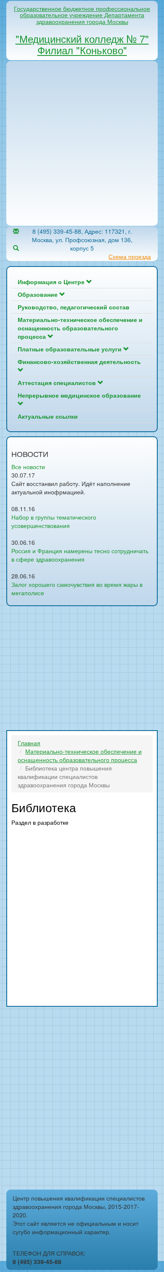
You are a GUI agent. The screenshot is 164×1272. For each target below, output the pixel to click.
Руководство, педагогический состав (74, 307)
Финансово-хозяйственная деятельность (79, 361)
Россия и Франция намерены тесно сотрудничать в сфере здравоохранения (79, 554)
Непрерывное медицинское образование (79, 395)
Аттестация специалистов (58, 382)
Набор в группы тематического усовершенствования (53, 521)
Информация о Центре (52, 281)
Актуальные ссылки (48, 416)
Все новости (28, 466)
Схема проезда (129, 256)
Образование (38, 294)
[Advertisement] (82, 143)
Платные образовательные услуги (70, 349)
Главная (29, 743)
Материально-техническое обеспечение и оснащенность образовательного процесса (80, 327)
